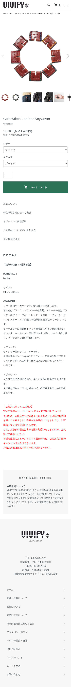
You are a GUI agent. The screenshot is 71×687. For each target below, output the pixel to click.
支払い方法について (17, 615)
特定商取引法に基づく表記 (17, 212)
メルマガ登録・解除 (17, 640)
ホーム (5, 14)
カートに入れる (39, 187)
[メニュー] (66, 5)
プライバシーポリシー (18, 632)
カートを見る (13, 666)
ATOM (16, 649)
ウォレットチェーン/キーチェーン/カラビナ (29, 14)
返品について (10, 203)
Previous (3, 56)
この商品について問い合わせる (19, 230)
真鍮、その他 (55, 14)
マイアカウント (15, 657)
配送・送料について (17, 598)
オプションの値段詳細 (14, 221)
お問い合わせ (13, 674)
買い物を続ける (11, 239)
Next (67, 56)
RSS (9, 649)
